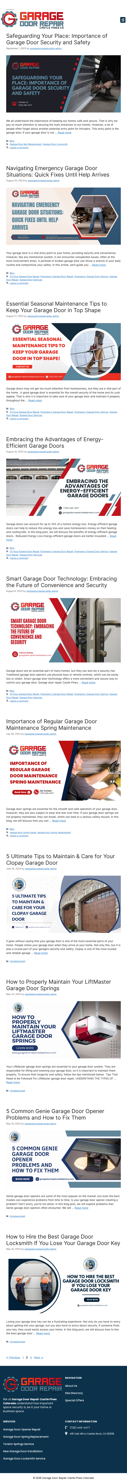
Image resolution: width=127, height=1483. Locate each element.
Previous (13, 1357)
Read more (64, 132)
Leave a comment (19, 147)
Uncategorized (17, 961)
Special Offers (74, 1400)
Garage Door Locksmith (55, 144)
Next (38, 1357)
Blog (12, 141)
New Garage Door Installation (23, 1451)
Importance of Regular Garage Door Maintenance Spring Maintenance (51, 724)
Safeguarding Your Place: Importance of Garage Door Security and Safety (56, 38)
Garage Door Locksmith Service (24, 1458)
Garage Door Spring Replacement (26, 1437)
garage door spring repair (23, 832)
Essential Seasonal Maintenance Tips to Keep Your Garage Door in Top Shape (56, 306)
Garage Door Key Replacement (26, 144)
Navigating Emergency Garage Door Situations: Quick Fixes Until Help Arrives (57, 171)
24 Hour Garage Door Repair (24, 276)
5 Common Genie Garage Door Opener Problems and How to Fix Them (55, 1114)
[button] (122, 20)
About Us (71, 1386)
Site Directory (74, 1393)
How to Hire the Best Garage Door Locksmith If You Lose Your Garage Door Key (63, 1239)
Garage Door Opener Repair (21, 1429)
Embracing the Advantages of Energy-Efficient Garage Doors (54, 442)
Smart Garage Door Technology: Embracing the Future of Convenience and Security (61, 581)
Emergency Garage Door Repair (56, 276)
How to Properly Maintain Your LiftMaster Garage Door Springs (58, 984)
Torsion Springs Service (18, 1444)
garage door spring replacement (54, 832)
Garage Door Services (31, 279)
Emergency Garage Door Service (91, 276)
